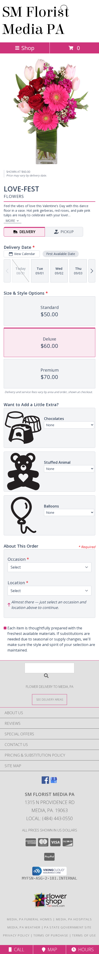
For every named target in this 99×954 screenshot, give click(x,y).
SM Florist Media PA (35, 20)
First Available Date (60, 254)
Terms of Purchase (50, 935)
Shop (27, 48)
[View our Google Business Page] (53, 782)
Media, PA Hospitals (74, 919)
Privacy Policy (16, 935)
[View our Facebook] (45, 782)
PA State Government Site (67, 927)
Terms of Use (84, 935)
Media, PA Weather (23, 927)
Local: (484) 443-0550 (49, 818)
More (10, 220)
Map (51, 949)
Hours (85, 949)
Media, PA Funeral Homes (29, 919)
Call (18, 949)
